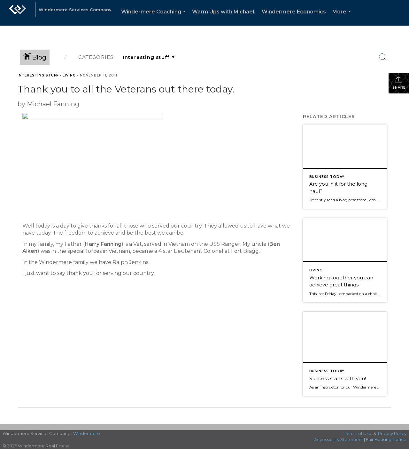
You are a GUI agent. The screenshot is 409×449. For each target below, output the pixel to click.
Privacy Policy (392, 433)
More (342, 17)
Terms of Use (358, 433)
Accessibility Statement (338, 439)
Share (398, 87)
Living (69, 75)
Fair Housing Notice (386, 439)
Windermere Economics (294, 12)
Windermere (86, 433)
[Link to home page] (17, 13)
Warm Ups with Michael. (223, 12)
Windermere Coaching (154, 17)
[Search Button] (382, 57)
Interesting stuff (38, 75)
